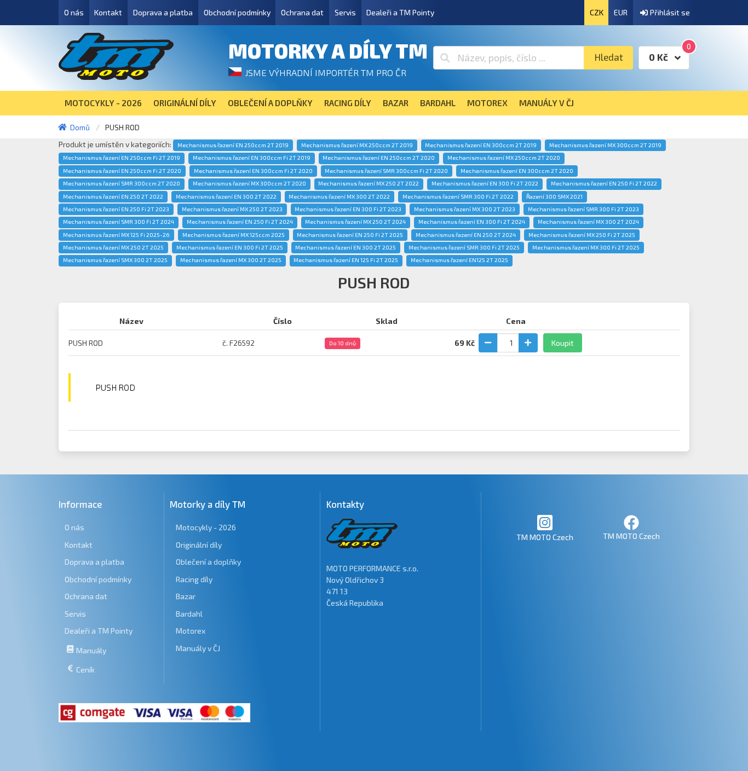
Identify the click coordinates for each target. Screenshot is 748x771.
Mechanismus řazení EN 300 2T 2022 (226, 196)
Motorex (190, 630)
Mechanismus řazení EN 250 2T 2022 (113, 196)
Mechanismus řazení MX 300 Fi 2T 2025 (586, 247)
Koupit (562, 342)
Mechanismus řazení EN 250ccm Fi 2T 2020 (122, 170)
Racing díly (194, 579)
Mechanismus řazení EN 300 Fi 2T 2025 (229, 247)
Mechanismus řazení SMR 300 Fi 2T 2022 (458, 196)
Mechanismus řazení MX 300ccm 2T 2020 (249, 183)
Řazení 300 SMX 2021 (554, 196)
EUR (621, 12)
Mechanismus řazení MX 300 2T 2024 (588, 221)
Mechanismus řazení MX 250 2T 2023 (232, 209)
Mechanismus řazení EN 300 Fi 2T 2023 (348, 209)
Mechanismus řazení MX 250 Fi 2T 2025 (581, 234)
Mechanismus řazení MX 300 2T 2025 (230, 260)
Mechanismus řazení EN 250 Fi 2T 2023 (116, 209)
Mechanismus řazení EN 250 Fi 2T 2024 (240, 221)
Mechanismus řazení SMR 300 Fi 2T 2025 (464, 247)
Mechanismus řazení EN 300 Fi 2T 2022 (484, 183)
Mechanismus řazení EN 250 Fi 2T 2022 (604, 183)
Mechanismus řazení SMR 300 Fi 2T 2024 (118, 221)
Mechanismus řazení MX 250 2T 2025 (113, 247)
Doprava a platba (163, 12)
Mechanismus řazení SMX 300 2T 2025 (115, 260)
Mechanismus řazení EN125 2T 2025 (459, 260)
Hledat (608, 57)
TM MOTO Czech (544, 537)
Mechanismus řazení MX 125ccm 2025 (233, 234)
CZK (596, 12)
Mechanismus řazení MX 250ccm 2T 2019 (357, 145)
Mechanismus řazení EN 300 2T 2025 (345, 247)
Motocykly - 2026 (206, 527)
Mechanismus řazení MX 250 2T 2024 (355, 221)
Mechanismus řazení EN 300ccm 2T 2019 (481, 145)
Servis (345, 12)
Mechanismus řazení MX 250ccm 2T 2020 (503, 157)
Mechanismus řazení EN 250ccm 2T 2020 (379, 157)
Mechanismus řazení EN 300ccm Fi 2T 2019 (251, 157)
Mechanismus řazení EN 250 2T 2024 (466, 234)
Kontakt (108, 12)
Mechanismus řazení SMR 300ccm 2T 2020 (121, 183)
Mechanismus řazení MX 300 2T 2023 (464, 209)
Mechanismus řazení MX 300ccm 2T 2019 (605, 145)
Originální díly (199, 544)
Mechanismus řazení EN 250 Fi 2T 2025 (350, 234)
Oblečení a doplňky (208, 561)
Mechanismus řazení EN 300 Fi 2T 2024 (471, 221)
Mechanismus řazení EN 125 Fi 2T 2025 (346, 260)
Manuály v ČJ (198, 648)
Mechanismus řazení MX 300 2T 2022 (339, 196)
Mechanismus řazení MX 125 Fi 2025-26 (116, 234)
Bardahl (189, 613)
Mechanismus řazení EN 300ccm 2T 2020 (517, 170)
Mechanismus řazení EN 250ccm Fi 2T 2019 (121, 157)
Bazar (185, 596)
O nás (74, 12)
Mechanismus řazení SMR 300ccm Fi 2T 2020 (386, 170)
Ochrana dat (302, 12)
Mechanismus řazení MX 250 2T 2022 (368, 183)
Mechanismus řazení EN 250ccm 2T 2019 (233, 145)
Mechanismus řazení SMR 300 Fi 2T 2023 (583, 209)
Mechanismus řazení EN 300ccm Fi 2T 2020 (253, 170)
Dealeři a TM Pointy (400, 12)
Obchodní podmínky (237, 12)
